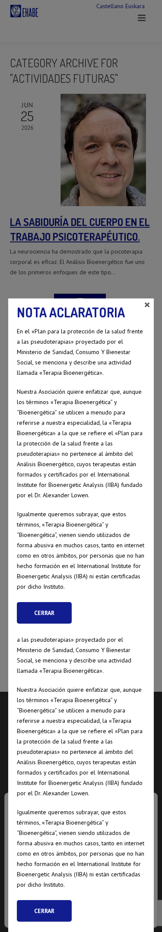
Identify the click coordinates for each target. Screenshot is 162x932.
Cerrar (44, 911)
